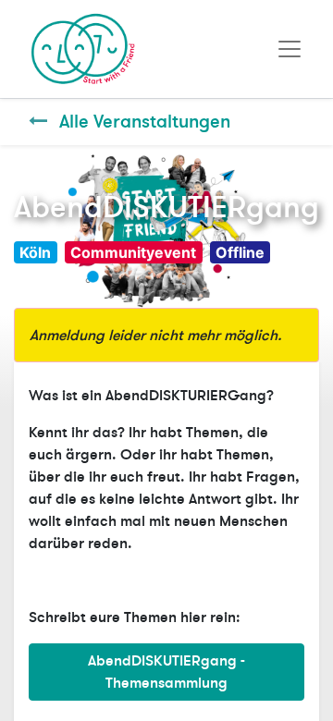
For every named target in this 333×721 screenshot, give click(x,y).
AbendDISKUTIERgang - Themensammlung (166, 672)
